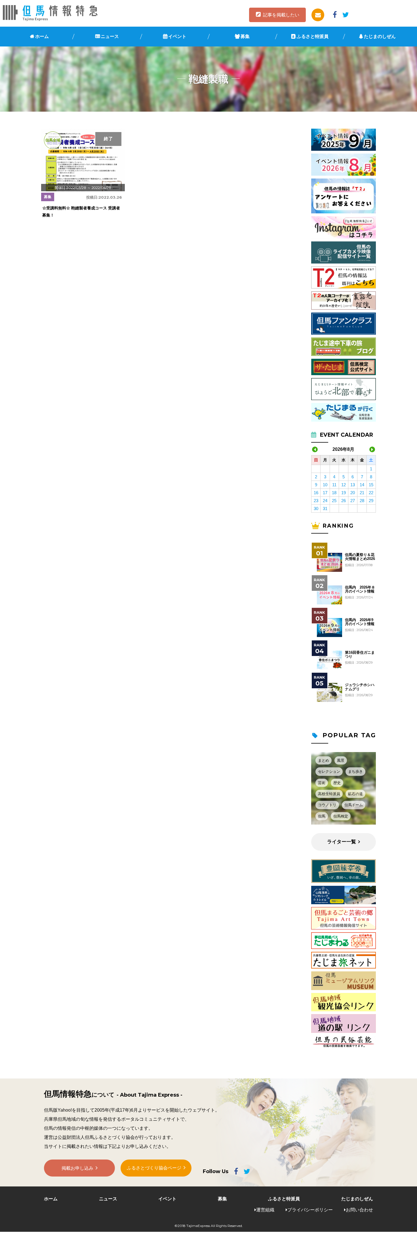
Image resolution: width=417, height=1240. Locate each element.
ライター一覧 (341, 841)
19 (343, 492)
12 (343, 484)
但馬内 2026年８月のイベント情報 (360, 589)
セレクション (329, 771)
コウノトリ (327, 805)
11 (334, 484)
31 (325, 508)
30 (316, 508)
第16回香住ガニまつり (360, 655)
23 (316, 500)
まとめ (323, 760)
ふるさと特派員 (312, 36)
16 (316, 492)
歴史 (337, 783)
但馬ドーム (353, 805)
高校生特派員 (329, 794)
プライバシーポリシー (310, 1209)
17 (325, 492)
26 (343, 500)
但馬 (321, 816)
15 (371, 484)
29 (371, 500)
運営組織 (265, 1209)
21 (362, 492)
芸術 (321, 783)
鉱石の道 (355, 794)
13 (352, 484)
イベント (177, 36)
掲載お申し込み (77, 1168)
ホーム (42, 36)
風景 (340, 760)
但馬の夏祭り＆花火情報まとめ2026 (360, 557)
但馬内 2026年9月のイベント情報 (359, 622)
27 (352, 500)
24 (325, 500)
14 (362, 484)
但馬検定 (340, 816)
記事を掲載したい (281, 14)
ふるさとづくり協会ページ (154, 1167)
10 (325, 484)
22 (371, 492)
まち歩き (355, 771)
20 (352, 492)
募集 (245, 36)
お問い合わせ (359, 1209)
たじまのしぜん (380, 36)
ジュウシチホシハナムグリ (359, 687)
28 (362, 500)
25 (334, 500)
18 (334, 492)
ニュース (110, 36)
